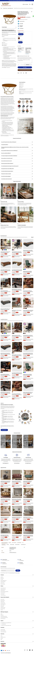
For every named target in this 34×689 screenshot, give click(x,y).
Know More (19, 51)
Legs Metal (20, 42)
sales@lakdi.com (4, 563)
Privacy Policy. (17, 572)
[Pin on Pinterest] (26, 73)
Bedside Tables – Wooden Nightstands (8, 8)
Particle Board (21, 34)
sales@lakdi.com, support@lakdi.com (6, 622)
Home (1, 8)
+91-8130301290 (21, 560)
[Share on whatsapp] (24, 73)
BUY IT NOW (24, 67)
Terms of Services (11, 572)
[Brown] (19, 38)
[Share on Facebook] (21, 73)
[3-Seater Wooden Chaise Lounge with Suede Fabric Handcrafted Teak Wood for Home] (6, 493)
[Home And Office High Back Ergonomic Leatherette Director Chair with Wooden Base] (6, 283)
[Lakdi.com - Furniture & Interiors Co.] (6, 441)
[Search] (29, 4)
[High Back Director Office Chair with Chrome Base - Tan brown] (12, 308)
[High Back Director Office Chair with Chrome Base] (17, 302)
